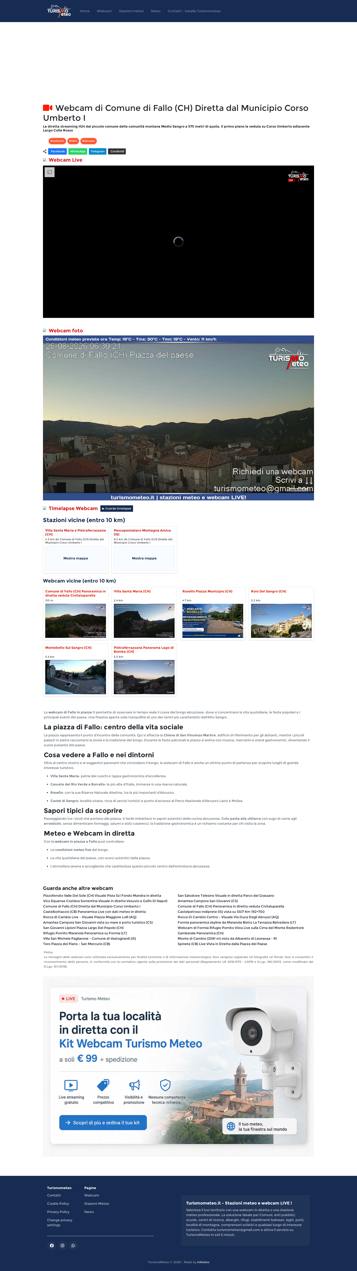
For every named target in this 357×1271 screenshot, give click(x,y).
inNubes (203, 1262)
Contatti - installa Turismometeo (194, 11)
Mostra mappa (75, 558)
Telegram (98, 151)
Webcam (104, 11)
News (156, 11)
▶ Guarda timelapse (116, 508)
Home (85, 11)
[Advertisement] (167, 67)
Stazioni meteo (131, 11)
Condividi (117, 151)
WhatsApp (77, 151)
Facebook (57, 151)
